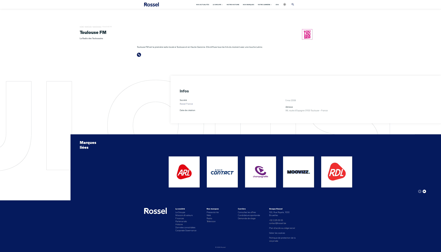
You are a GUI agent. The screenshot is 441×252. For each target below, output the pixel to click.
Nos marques (248, 4)
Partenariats (181, 221)
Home (82, 26)
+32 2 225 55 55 (276, 220)
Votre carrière (264, 4)
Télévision (211, 221)
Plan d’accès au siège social (282, 228)
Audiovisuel (97, 26)
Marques (88, 26)
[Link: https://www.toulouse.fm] (139, 55)
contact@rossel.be (277, 223)
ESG (277, 4)
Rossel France (186, 104)
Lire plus (184, 171)
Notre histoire (233, 4)
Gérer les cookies (277, 233)
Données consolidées (185, 227)
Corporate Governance (185, 230)
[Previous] (419, 191)
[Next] (424, 191)
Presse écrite (213, 212)
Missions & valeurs (184, 215)
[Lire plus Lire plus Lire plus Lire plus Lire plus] (256, 175)
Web (209, 215)
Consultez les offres (247, 212)
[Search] (293, 4)
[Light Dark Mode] (284, 4)
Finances (179, 218)
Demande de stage (247, 218)
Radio (209, 218)
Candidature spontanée (249, 215)
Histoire (179, 224)
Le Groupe (217, 4)
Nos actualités (202, 4)
